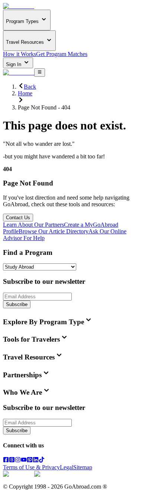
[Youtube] (24, 460)
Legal (66, 467)
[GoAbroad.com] (18, 6)
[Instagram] (18, 460)
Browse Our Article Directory (53, 231)
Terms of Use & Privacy (31, 467)
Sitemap (82, 467)
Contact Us (18, 217)
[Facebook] (6, 460)
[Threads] (12, 460)
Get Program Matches (61, 54)
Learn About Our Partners (33, 224)
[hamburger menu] (39, 72)
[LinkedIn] (36, 460)
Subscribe (17, 304)
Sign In (14, 64)
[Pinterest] (30, 460)
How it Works (19, 54)
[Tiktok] (42, 460)
